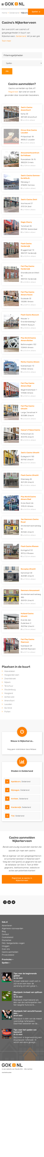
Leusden (8, 704)
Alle (7, 71)
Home (4, 13)
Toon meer (6, 41)
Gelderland (14, 13)
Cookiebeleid (7, 937)
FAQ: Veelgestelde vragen (13, 943)
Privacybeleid (8, 955)
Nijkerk (7, 682)
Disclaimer (6, 940)
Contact (5, 934)
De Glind (8, 708)
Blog (4, 931)
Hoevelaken (9, 671)
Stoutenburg (10, 689)
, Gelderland (18, 782)
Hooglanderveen (11, 675)
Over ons (6, 949)
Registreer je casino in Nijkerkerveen (22, 879)
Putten (7, 711)
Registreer (13, 92)
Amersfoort (9, 700)
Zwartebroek (10, 678)
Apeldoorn (16, 782)
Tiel (12, 816)
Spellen (35, 12)
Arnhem (14, 799)
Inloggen (5, 946)
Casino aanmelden (10, 952)
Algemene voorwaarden (12, 928)
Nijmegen (15, 790)
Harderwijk (16, 807)
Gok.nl (5, 922)
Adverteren (7, 925)
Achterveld (9, 697)
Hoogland (8, 693)
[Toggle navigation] (2, 4)
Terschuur (8, 686)
